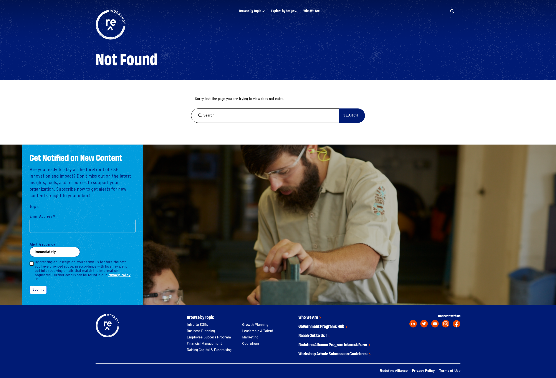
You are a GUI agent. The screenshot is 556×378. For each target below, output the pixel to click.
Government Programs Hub (321, 326)
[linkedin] (413, 324)
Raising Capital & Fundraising (209, 350)
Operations (251, 344)
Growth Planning (255, 325)
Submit (38, 290)
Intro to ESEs (197, 325)
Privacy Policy (119, 275)
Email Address (42, 217)
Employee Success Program (209, 337)
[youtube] (435, 324)
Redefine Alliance (394, 371)
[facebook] (456, 324)
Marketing (250, 337)
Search (431, 24)
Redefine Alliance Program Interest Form (332, 344)
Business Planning (201, 331)
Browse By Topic (250, 10)
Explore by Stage (282, 10)
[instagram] (446, 324)
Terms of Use (449, 371)
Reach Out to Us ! (312, 335)
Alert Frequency (42, 245)
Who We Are (311, 10)
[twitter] (424, 324)
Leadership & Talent (257, 331)
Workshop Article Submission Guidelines (332, 353)
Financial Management (204, 344)
